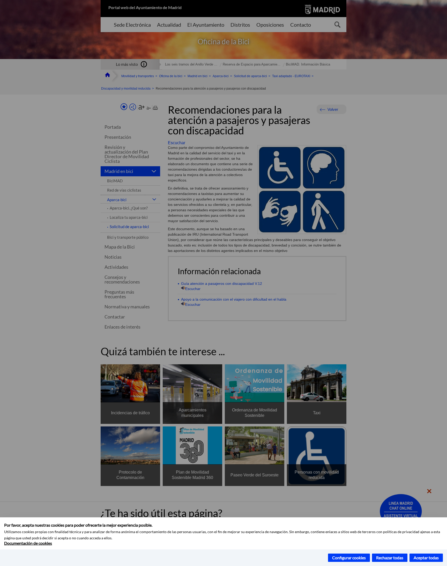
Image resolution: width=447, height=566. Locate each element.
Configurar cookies (349, 557)
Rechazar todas (389, 557)
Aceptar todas (426, 557)
